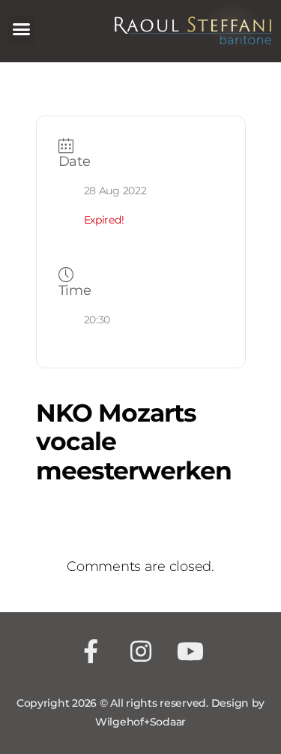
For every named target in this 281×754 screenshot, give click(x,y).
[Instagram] (140, 651)
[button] (21, 29)
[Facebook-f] (91, 651)
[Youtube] (191, 651)
